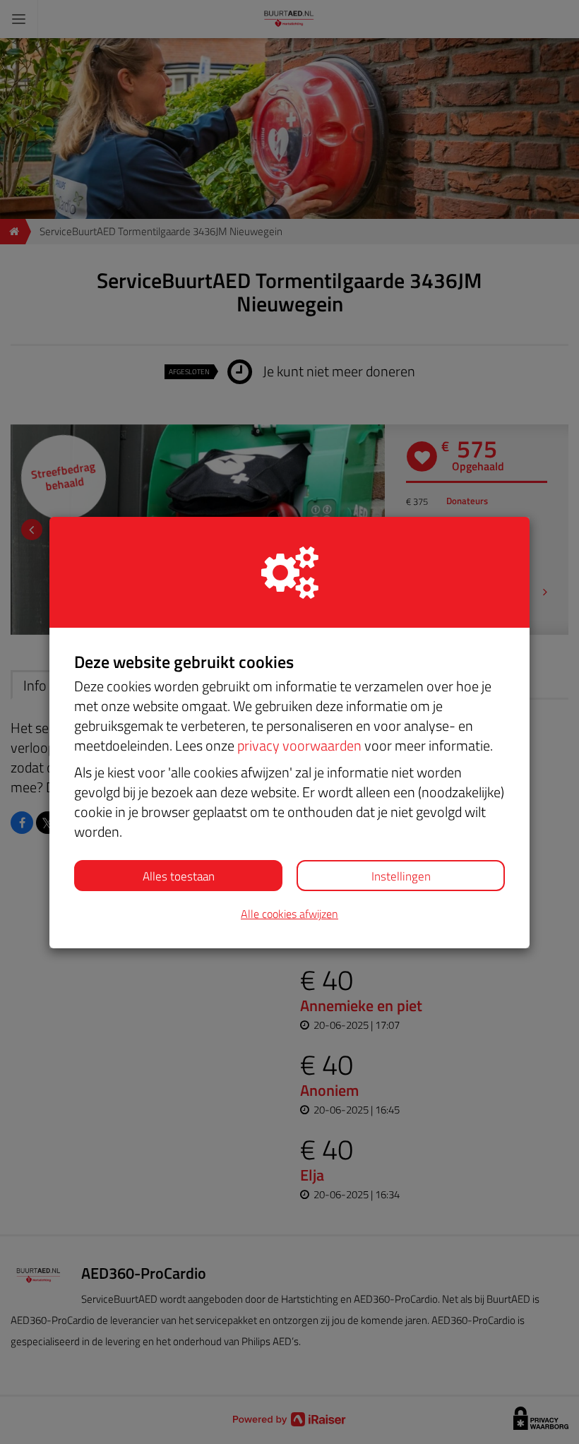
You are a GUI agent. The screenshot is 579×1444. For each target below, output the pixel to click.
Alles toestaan (179, 876)
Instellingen (401, 876)
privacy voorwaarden (299, 745)
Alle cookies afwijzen (289, 914)
